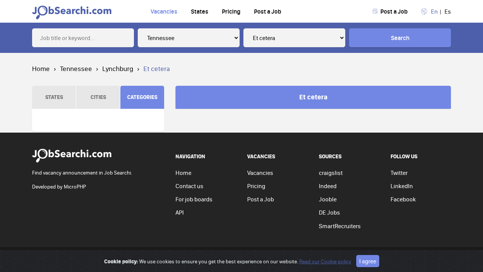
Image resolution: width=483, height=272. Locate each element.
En (434, 11)
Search (400, 38)
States (199, 11)
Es (448, 11)
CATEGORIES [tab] (142, 96)
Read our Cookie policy (325, 261)
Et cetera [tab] (313, 96)
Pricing (231, 11)
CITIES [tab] (98, 96)
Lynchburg (117, 68)
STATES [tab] (54, 96)
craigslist (331, 172)
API (179, 212)
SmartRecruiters (340, 226)
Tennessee (76, 68)
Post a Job (267, 11)
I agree (367, 261)
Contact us (189, 186)
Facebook (403, 199)
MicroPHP (75, 186)
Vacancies (164, 11)
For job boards (193, 199)
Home (41, 68)
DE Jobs (329, 212)
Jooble (328, 199)
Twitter (399, 172)
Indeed (328, 186)
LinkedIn (402, 186)
